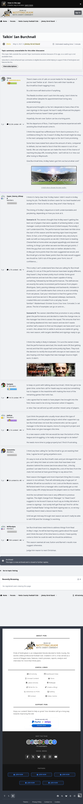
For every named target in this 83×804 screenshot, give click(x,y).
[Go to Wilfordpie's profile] (3, 527)
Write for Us (32, 687)
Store (52, 678)
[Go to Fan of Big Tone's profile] (39, 742)
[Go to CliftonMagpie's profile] (47, 742)
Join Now (19, 774)
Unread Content (33, 678)
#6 (21, 540)
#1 (21, 124)
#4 (21, 430)
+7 (54, 742)
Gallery (52, 691)
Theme (25, 802)
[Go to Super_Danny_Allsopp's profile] (3, 197)
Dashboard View (52, 674)
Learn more (4, 4)
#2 (21, 270)
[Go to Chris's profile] (4, 44)
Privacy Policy (36, 802)
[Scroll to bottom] (80, 795)
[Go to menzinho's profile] (3, 451)
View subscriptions (10, 66)
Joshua (9, 415)
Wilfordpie (11, 527)
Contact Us (48, 802)
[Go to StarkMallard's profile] (50, 742)
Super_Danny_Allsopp (15, 197)
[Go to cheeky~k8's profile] (32, 742)
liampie (10, 384)
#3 (21, 397)
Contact (33, 696)
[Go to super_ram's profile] (36, 742)
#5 (21, 480)
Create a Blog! (52, 687)
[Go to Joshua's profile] (3, 416)
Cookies (57, 802)
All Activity (33, 674)
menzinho (11, 450)
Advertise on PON (33, 691)
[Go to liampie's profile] (3, 385)
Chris (9, 78)
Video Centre (52, 696)
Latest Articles (32, 683)
